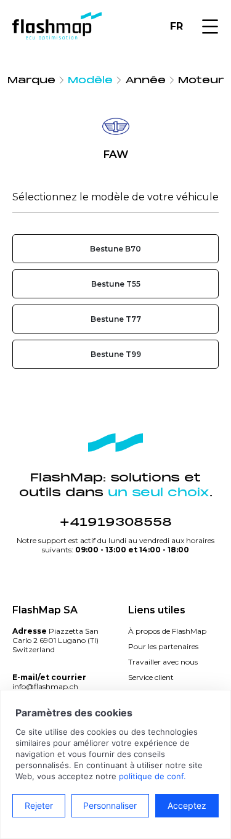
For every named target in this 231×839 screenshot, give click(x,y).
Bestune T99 (116, 354)
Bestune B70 (115, 248)
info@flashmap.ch (45, 686)
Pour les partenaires (163, 646)
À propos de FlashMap (167, 631)
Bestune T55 (115, 284)
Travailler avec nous (163, 661)
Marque (31, 80)
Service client (151, 677)
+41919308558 (116, 522)
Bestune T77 (116, 319)
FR (176, 26)
